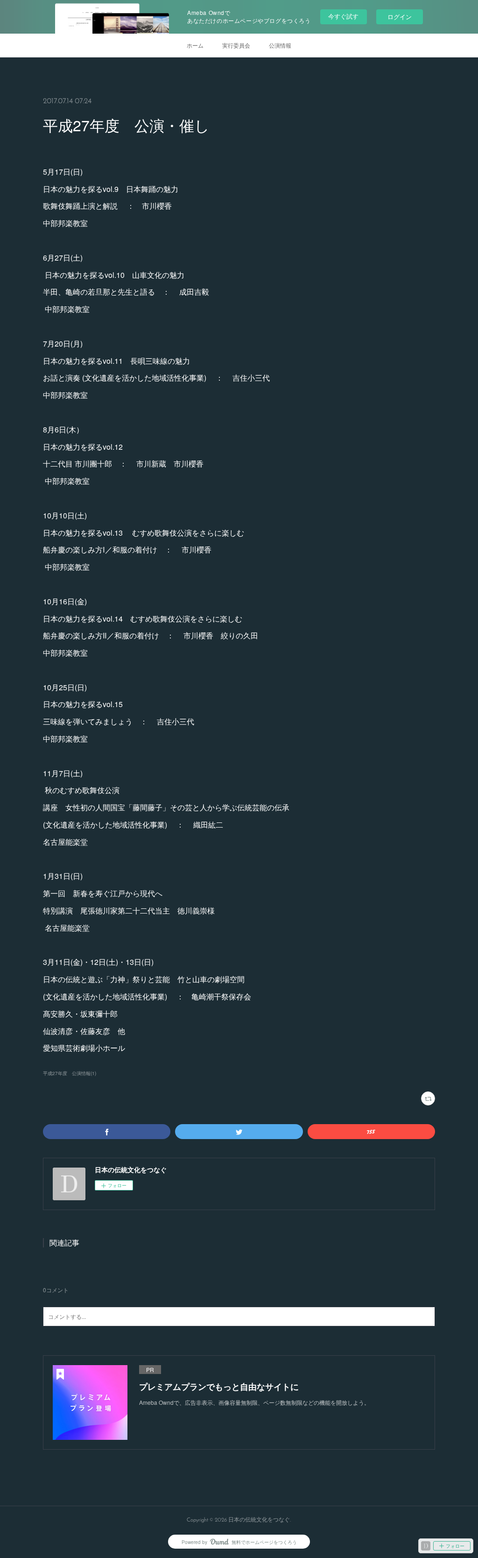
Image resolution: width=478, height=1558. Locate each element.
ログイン (399, 16)
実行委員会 (236, 45)
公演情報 (280, 45)
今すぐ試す (343, 16)
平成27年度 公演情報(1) (69, 1073)
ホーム (195, 45)
